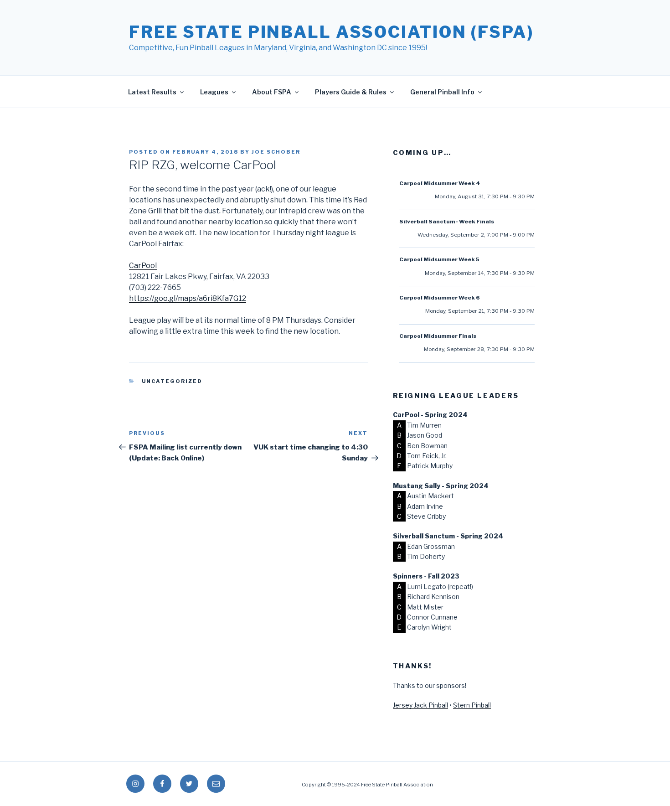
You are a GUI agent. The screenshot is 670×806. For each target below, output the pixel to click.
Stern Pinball (472, 705)
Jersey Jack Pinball (420, 705)
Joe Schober (276, 152)
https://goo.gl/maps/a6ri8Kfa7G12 (187, 298)
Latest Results (152, 92)
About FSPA (271, 92)
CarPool (143, 265)
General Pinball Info (442, 92)
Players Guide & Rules (351, 92)
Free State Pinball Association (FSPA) (331, 32)
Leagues (214, 92)
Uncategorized (172, 381)
